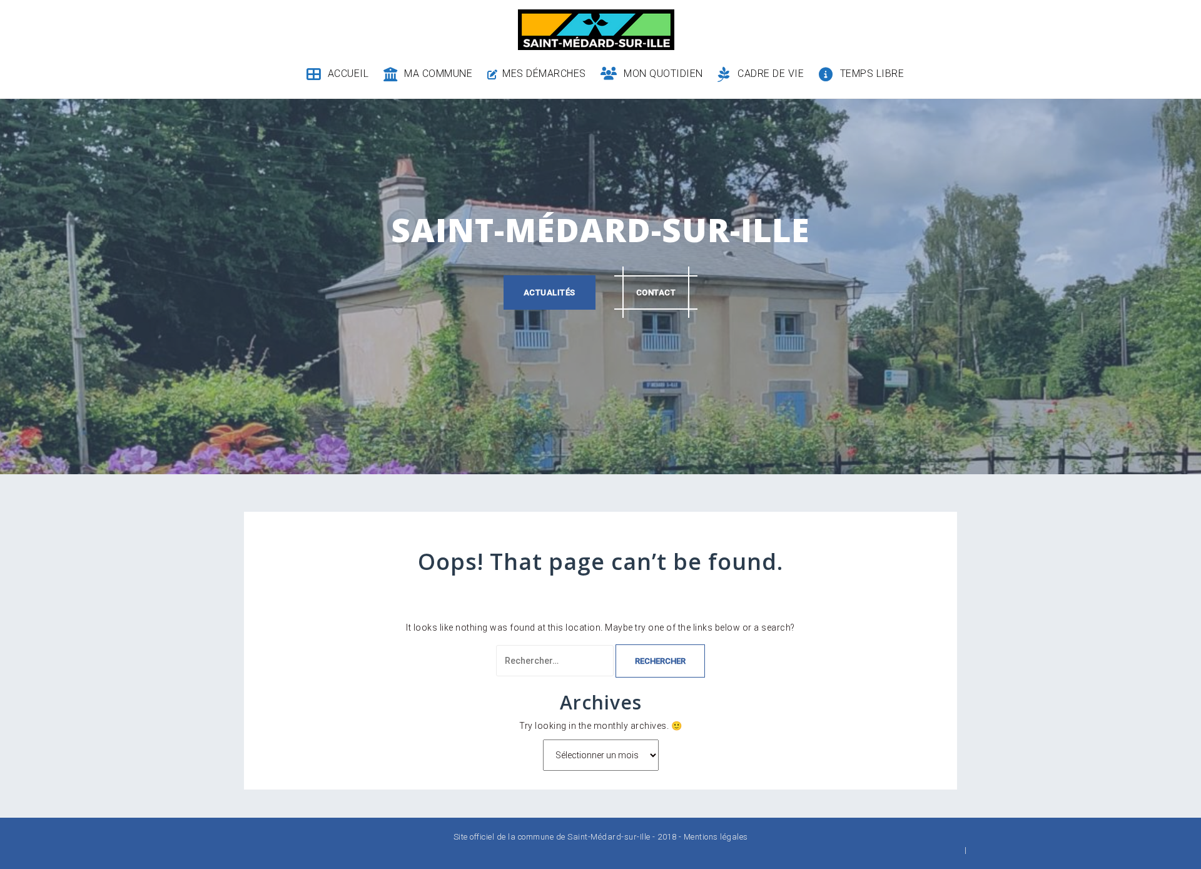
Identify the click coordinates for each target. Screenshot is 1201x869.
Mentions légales (716, 836)
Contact (656, 292)
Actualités (549, 292)
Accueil (348, 73)
